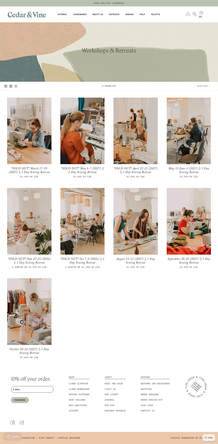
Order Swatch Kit (152, 400)
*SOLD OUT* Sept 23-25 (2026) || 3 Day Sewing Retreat (29, 261)
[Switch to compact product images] (16, 86)
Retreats (114, 14)
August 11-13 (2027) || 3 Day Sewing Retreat (135, 261)
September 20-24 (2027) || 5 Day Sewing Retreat (188, 261)
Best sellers (77, 400)
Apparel (62, 14)
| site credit (45, 438)
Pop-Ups (109, 405)
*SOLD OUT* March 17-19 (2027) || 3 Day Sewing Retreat (29, 171)
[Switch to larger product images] (5, 86)
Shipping (146, 389)
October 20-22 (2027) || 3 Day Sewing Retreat (29, 351)
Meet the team (114, 384)
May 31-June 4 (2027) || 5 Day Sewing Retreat (188, 171)
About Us (98, 14)
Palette (155, 14)
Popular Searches (69, 438)
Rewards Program (115, 411)
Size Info (147, 405)
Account (73, 411)
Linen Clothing (78, 384)
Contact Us (148, 411)
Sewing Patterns (79, 394)
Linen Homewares (79, 389)
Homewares (80, 14)
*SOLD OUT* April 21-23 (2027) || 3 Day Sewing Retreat (136, 171)
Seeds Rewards (150, 394)
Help (142, 14)
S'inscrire (20, 400)
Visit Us (110, 389)
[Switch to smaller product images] (10, 86)
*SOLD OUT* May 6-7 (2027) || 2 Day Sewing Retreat (82, 171)
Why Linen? (111, 394)
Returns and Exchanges (155, 384)
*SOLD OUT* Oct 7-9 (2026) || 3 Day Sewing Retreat (82, 261)
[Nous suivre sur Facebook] (12, 422)
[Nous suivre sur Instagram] (22, 422)
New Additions (78, 405)
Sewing (129, 14)
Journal (109, 400)
